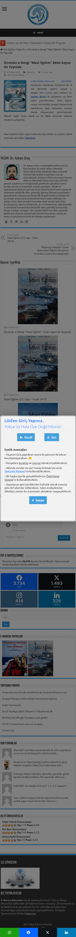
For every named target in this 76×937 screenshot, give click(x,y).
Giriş (53, 437)
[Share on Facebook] (28, 932)
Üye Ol (28, 437)
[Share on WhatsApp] (9, 932)
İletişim (40, 500)
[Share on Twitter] (47, 932)
